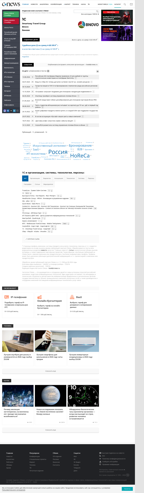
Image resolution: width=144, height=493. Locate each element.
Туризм (26, 143)
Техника (32, 465)
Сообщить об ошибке (110, 462)
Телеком (7, 86)
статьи (71, 250)
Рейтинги (7, 100)
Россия (58, 151)
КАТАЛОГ (117, 4)
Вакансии (56, 462)
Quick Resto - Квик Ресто (31, 204)
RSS (103, 456)
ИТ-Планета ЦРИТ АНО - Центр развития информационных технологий (48, 216)
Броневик (88, 149)
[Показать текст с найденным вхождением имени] (48, 71)
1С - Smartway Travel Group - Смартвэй (36, 229)
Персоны (91, 178)
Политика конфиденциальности (113, 459)
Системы (81, 178)
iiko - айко (25, 201)
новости (44, 250)
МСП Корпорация (75, 142)
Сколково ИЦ (49, 159)
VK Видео (77, 462)
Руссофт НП (27, 159)
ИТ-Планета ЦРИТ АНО (45, 143)
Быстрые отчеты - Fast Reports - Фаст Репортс (39, 196)
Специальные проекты (38, 459)
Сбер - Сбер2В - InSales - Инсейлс (34, 231)
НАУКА (83, 4)
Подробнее (25, 57)
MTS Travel (54, 156)
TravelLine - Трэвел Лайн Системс (34, 190)
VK (74, 459)
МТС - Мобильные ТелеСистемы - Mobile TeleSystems (41, 224)
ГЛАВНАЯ (25, 4)
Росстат (63, 155)
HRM (62, 157)
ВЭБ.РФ (26, 158)
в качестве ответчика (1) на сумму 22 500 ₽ (40, 49)
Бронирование (80, 145)
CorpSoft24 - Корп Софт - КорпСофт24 (35, 226)
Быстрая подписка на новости (113, 453)
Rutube (76, 465)
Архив (8, 468)
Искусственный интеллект (50, 145)
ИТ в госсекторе (9, 72)
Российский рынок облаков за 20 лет (10, 33)
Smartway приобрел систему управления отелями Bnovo (55, 96)
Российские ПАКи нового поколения (10, 53)
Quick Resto (26, 145)
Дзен (75, 471)
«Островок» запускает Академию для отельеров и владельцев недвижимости (63, 92)
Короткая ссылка (34, 239)
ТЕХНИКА (75, 4)
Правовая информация (110, 464)
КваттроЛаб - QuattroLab (31, 218)
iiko (67, 157)
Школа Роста (8, 27)
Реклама (56, 459)
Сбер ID (28, 151)
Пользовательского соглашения (13, 490)
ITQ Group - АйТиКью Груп (31, 213)
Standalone (76, 159)
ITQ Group (43, 157)
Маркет (32, 462)
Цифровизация (9, 58)
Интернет (7, 91)
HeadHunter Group (57, 143)
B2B (79, 149)
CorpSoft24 (85, 159)
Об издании (57, 456)
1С (71, 149)
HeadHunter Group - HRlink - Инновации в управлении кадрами (45, 198)
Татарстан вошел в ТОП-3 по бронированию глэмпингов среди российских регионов (66, 86)
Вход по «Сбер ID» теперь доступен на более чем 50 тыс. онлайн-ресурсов (62, 82)
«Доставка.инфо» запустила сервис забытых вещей (54, 121)
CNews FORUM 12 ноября (9, 14)
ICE (71, 151)
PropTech (35, 159)
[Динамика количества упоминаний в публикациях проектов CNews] (97, 71)
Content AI (25, 147)
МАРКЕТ (67, 4)
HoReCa (80, 155)
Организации (35, 178)
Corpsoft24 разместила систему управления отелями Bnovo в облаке (60, 125)
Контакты (56, 465)
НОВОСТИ (34, 4)
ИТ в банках (8, 77)
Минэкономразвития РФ (63, 159)
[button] (125, 4)
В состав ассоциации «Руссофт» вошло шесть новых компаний (58, 116)
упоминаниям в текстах (37, 71)
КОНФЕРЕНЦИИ (56, 4)
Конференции (35, 456)
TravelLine (35, 158)
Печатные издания (36, 471)
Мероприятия (48, 184)
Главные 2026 (10, 46)
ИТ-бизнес (7, 96)
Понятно (127, 489)
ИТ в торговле (9, 82)
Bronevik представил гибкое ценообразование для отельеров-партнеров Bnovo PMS (66, 100)
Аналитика (44, 4)
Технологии (71, 178)
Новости (9, 456)
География (27, 184)
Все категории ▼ (90, 14)
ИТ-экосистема (36, 153)
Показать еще (50, 371)
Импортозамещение (11, 63)
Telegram (77, 468)
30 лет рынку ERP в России (10, 40)
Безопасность (9, 68)
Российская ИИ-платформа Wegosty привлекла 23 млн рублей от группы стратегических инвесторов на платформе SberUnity (61, 77)
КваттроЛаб (27, 149)
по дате (25, 71)
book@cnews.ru (92, 65)
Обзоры (9, 465)
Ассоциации (58, 178)
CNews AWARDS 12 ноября (9, 21)
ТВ (88, 4)
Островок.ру (89, 142)
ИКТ (25, 178)
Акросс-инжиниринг (29, 221)
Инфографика (9, 105)
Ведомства (47, 178)
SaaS (36, 149)
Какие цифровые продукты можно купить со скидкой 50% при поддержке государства (66, 111)
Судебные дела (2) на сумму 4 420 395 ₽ (39, 45)
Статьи (37, 184)
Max (75, 456)
